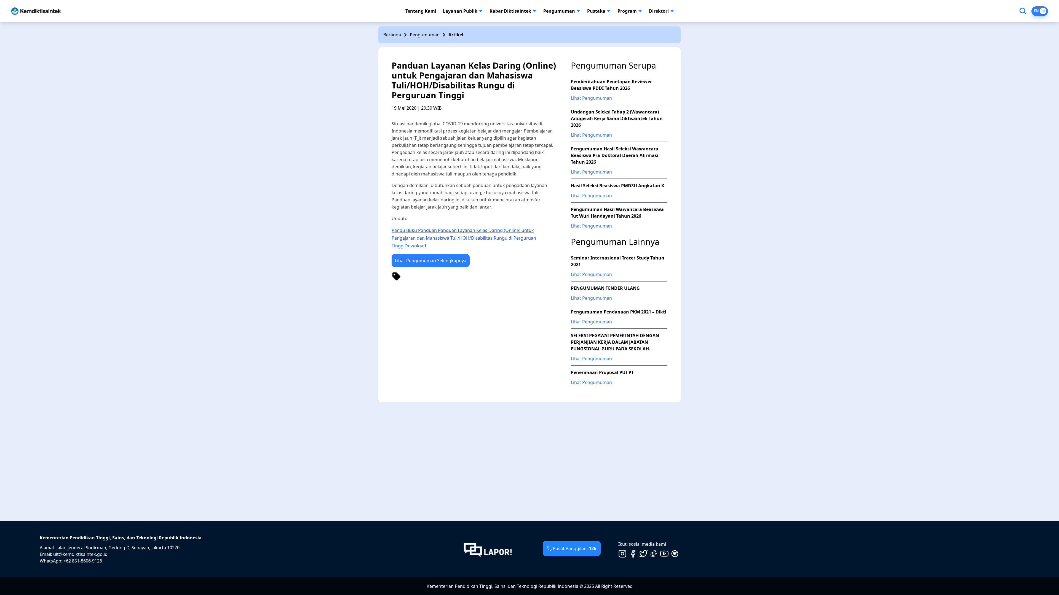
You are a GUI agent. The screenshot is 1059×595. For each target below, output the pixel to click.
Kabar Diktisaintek (510, 11)
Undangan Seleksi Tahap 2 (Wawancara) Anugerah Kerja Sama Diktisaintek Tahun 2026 (617, 118)
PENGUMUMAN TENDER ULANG (605, 288)
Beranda (392, 35)
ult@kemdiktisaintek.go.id (80, 554)
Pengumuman (559, 11)
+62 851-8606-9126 (82, 561)
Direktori (659, 11)
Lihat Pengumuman (591, 98)
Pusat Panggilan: (574, 548)
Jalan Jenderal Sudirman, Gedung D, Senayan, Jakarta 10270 (118, 548)
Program (627, 11)
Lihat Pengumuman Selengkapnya (430, 261)
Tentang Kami (420, 11)
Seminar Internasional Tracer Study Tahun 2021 (617, 261)
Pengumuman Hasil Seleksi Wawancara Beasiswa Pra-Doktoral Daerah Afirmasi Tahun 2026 (614, 155)
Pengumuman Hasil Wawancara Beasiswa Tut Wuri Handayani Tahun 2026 (617, 212)
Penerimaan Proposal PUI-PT (602, 372)
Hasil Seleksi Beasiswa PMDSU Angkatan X (617, 186)
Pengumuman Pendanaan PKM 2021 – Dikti (618, 312)
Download (415, 246)
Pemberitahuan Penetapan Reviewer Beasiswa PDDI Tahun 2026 (611, 85)
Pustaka (596, 11)
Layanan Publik (460, 11)
